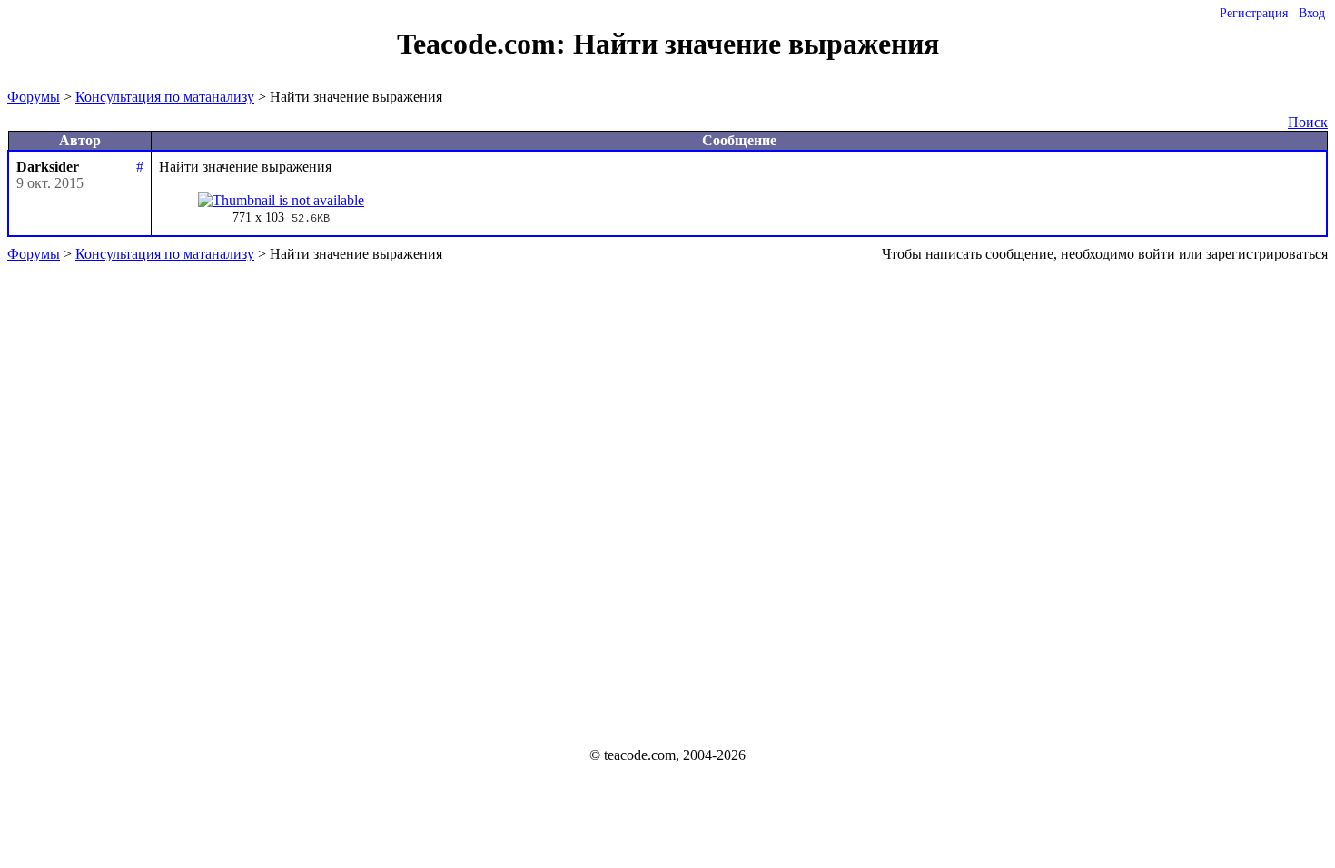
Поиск (1308, 122)
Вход (1312, 13)
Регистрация (1254, 13)
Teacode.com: (485, 43)
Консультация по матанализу (164, 96)
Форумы (33, 96)
